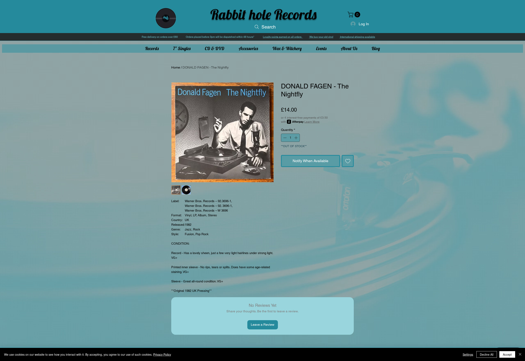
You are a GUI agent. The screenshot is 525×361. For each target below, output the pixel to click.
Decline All (486, 354)
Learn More (312, 121)
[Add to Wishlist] (348, 161)
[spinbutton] (290, 138)
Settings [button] (468, 354)
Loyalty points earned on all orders (283, 37)
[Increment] (296, 138)
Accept (507, 354)
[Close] (520, 354)
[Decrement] (284, 138)
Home (175, 67)
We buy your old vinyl (321, 37)
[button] (355, 14)
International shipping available (357, 37)
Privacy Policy (162, 354)
